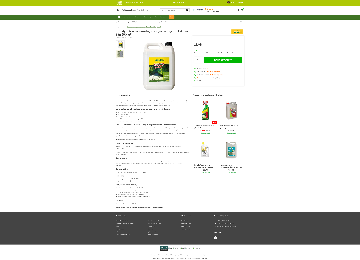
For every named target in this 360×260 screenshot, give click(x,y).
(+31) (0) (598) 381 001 (223, 221)
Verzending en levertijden (123, 235)
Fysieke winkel (152, 232)
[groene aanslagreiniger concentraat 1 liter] (205, 150)
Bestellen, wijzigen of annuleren (125, 224)
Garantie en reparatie (154, 221)
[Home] (118, 17)
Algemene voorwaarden (154, 224)
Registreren (184, 221)
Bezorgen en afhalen (121, 229)
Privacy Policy (151, 226)
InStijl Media (205, 255)
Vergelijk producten (186, 229)
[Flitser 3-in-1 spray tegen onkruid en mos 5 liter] (231, 110)
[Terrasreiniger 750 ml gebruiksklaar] (205, 110)
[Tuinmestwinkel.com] (119, 3)
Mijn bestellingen (186, 224)
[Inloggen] (238, 10)
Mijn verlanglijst (185, 226)
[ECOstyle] (237, 31)
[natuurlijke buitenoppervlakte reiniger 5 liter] (231, 150)
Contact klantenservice (122, 221)
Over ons (150, 229)
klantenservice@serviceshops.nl (225, 224)
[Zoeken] (187, 10)
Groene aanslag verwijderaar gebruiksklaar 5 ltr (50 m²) (144, 27)
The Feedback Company (168, 259)
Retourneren (119, 232)
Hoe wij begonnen (153, 235)
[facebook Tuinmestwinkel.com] (215, 238)
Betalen (118, 226)
